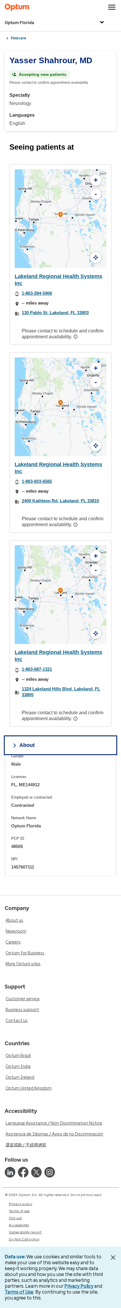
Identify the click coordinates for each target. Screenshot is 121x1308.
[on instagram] (49, 1172)
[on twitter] (36, 1172)
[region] (60, 815)
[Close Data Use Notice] (113, 1257)
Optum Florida (19, 22)
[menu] (111, 7)
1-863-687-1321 (37, 669)
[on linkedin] (10, 1172)
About (27, 745)
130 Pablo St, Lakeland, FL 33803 (55, 312)
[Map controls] (96, 257)
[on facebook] (23, 1172)
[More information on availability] (76, 336)
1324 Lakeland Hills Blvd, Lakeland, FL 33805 (61, 691)
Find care (18, 38)
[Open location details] (60, 215)
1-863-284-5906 (37, 293)
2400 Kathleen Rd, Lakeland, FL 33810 (60, 500)
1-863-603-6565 (37, 481)
